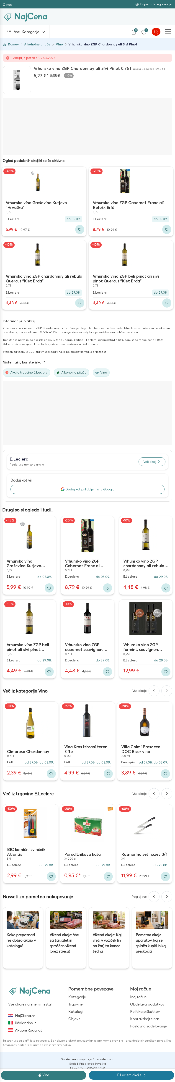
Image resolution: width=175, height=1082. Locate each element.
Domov (13, 44)
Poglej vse (139, 897)
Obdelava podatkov (147, 1004)
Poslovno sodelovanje (148, 1026)
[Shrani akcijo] (79, 229)
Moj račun (138, 997)
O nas (7, 5)
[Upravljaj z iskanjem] (156, 32)
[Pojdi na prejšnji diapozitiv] (154, 690)
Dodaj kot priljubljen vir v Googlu (90, 489)
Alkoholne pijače (37, 44)
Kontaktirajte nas (145, 1018)
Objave (74, 1018)
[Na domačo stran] (29, 991)
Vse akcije (139, 691)
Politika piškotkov (145, 1011)
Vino (59, 44)
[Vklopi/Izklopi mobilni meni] (168, 32)
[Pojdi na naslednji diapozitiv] (166, 690)
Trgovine (75, 1004)
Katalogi (75, 1011)
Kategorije (26, 31)
